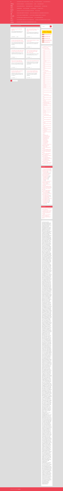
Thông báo (44, 203)
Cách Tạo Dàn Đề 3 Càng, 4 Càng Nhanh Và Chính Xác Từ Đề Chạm (33, 30)
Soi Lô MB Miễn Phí (33, 8)
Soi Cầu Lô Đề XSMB (26, 8)
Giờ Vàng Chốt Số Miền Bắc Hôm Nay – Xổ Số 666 (42, 19)
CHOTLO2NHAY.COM (47, 36)
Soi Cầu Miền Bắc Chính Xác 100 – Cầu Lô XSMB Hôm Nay (25, 19)
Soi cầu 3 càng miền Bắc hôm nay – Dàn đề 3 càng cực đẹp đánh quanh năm (32, 51)
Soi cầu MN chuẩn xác (46, 114)
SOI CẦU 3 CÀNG (37, 10)
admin (17, 36)
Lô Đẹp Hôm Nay (19, 8)
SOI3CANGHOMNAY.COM (48, 40)
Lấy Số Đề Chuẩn (44, 6)
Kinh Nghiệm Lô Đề (45, 135)
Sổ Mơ (44, 134)
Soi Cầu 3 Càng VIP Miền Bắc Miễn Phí (22, 15)
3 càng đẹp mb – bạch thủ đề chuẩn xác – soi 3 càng (12, 12)
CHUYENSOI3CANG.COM (47, 34)
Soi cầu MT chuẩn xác (46, 94)
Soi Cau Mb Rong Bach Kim (39, 17)
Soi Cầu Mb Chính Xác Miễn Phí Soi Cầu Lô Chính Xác (25, 17)
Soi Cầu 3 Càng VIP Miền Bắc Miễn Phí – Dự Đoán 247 (38, 15)
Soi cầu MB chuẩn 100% (38, 1)
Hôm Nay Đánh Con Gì (29, 6)
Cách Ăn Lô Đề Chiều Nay (21, 6)
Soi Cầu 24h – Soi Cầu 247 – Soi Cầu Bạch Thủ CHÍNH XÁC (25, 10)
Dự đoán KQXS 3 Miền (37, 6)
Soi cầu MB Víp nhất (46, 1)
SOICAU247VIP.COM (47, 38)
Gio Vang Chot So (40, 8)
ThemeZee (19, 489)
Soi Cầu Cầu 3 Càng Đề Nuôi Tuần (33, 60)
